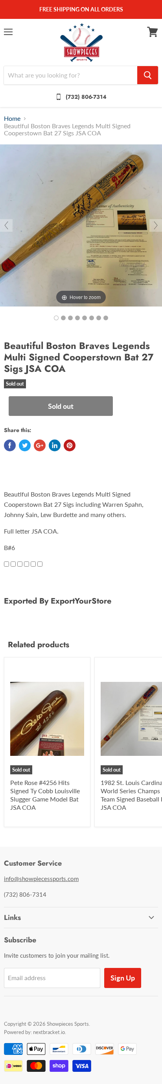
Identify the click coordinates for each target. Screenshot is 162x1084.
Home (12, 118)
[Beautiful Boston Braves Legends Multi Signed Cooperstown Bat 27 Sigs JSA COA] (56, 318)
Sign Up (122, 977)
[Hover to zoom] (81, 224)
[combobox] (70, 75)
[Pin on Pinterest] (69, 445)
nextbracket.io (49, 1032)
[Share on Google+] (40, 445)
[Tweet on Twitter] (25, 445)
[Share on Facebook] (10, 445)
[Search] (147, 75)
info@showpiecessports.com (41, 878)
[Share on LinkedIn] (55, 445)
